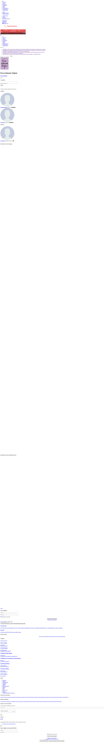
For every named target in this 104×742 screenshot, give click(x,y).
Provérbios (4, 4)
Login (4, 16)
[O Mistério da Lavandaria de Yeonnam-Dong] (9, 656)
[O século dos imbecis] (5, 661)
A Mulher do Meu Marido (6, 653)
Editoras (4, 681)
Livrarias (4, 684)
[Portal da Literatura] (8, 27)
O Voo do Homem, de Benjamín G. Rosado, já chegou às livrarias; (16, 51)
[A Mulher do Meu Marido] (5, 651)
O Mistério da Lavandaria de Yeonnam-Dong (10, 658)
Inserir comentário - (3, 83)
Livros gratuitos (5, 682)
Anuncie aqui (5, 690)
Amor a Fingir (3, 642)
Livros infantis (5, 9)
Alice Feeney (2, 655)
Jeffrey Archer (2, 670)
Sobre (4, 688)
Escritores (4, 2)
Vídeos (4, 685)
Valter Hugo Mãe (3, 665)
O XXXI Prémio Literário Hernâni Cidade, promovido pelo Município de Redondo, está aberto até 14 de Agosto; (24, 49)
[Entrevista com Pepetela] (5, 632)
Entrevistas (4, 680)
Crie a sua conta (3, 621)
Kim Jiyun (2, 660)
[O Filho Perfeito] (4, 645)
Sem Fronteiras (3, 674)
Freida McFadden (3, 650)
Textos (4, 7)
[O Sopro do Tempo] (4, 666)
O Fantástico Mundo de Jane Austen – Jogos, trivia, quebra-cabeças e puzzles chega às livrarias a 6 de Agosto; (23, 52)
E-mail (1, 612)
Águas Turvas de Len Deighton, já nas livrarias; (13, 53)
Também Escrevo (6, 8)
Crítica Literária (3, 625)
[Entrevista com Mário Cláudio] (15, 632)
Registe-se (4, 17)
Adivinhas (4, 683)
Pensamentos (5, 5)
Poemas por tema (5, 12)
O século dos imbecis (4, 663)
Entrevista (2, 630)
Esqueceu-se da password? (52, 619)
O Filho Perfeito (4, 648)
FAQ (3, 689)
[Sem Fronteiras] (4, 671)
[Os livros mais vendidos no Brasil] (59, 636)
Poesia (4, 6)
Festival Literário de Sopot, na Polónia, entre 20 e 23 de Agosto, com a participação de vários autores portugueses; (24, 50)
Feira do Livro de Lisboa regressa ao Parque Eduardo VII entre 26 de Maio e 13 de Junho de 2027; (22, 54)
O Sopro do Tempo (4, 668)
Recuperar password (6, 18)
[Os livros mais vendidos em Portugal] (46, 636)
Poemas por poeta (6, 13)
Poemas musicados (6, 686)
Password (2, 614)
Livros (4, 3)
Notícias (4, 687)
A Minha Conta (5, 10)
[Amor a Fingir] (3, 640)
